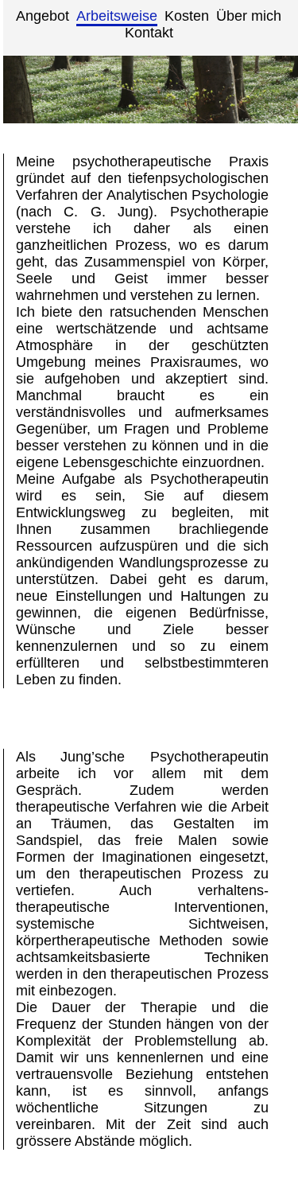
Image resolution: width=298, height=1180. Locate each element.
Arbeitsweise (116, 16)
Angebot (42, 16)
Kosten (186, 16)
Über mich (248, 16)
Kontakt (149, 33)
